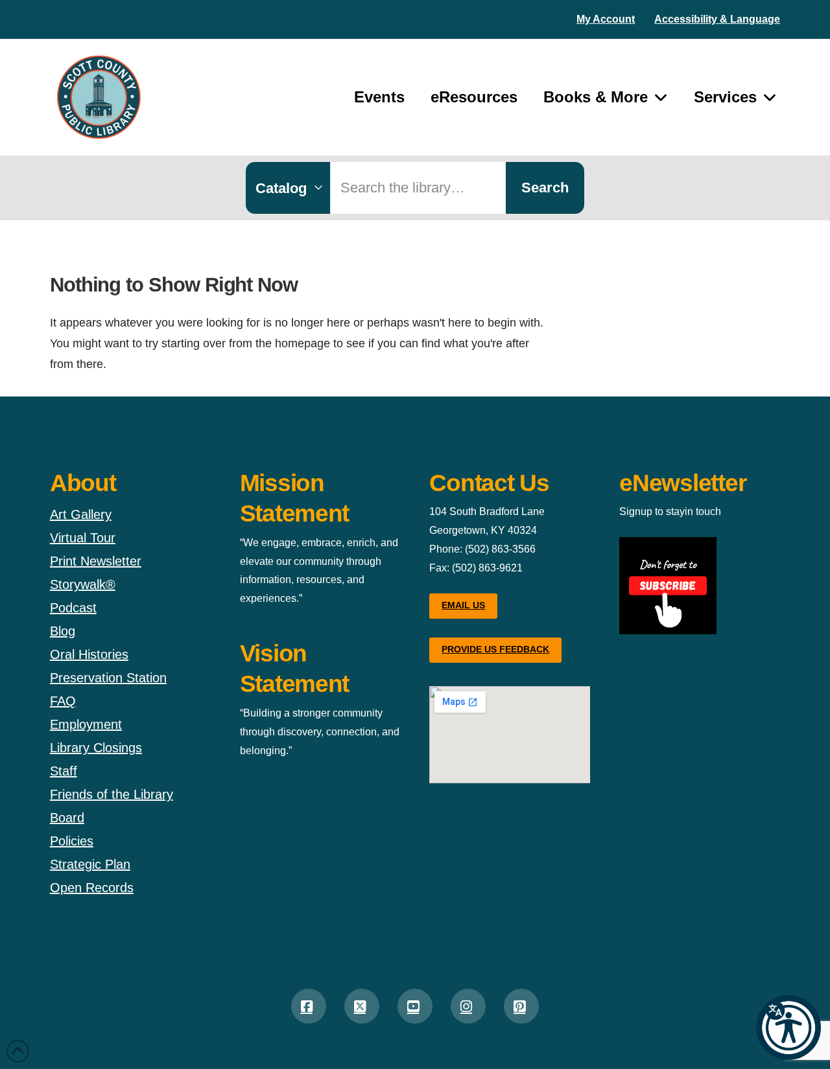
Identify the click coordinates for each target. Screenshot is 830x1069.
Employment (86, 724)
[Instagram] (468, 1006)
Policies (71, 841)
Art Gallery (81, 514)
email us (463, 605)
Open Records (92, 887)
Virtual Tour (82, 538)
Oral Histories (89, 654)
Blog (62, 631)
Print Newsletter (95, 561)
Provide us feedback (495, 649)
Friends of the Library (111, 794)
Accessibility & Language (717, 19)
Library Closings (96, 748)
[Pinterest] (521, 1006)
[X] (361, 1006)
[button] (788, 1027)
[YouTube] (415, 1006)
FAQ (63, 701)
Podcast (73, 608)
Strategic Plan (90, 864)
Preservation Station (108, 678)
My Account (605, 19)
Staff (63, 771)
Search (545, 187)
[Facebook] (308, 1006)
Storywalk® (82, 584)
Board (67, 817)
